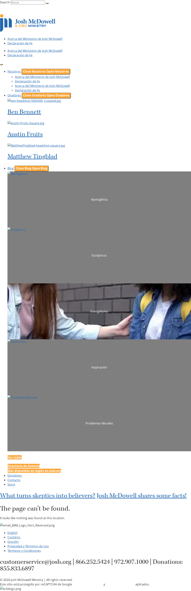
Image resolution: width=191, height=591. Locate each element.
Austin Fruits (25, 134)
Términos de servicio (120, 584)
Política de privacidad (88, 584)
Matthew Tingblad (32, 156)
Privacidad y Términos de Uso (28, 546)
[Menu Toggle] (1, 64)
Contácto (13, 537)
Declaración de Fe (19, 43)
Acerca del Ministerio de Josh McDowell (34, 39)
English (12, 533)
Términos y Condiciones (24, 551)
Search (5, 2)
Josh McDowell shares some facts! (93, 496)
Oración (13, 542)
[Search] (47, 3)
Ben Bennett (24, 112)
